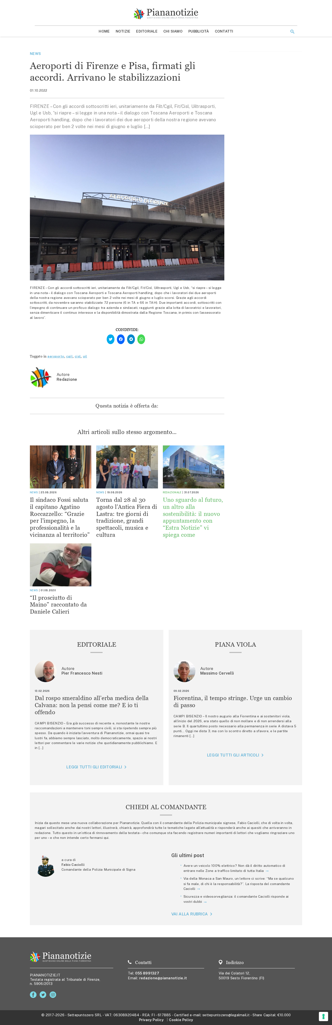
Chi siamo (173, 31)
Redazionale (172, 492)
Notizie (123, 31)
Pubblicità (198, 31)
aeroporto (55, 356)
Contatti (224, 31)
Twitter (44, 994)
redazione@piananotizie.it (163, 978)
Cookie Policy (181, 1020)
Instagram (54, 994)
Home (104, 31)
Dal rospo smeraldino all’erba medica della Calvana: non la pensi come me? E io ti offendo (92, 705)
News (35, 54)
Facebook (34, 994)
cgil (69, 356)
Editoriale (146, 31)
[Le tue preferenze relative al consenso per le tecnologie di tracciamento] (323, 1016)
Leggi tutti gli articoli (233, 755)
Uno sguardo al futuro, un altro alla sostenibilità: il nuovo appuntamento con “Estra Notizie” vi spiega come (193, 517)
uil (85, 356)
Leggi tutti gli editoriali (94, 767)
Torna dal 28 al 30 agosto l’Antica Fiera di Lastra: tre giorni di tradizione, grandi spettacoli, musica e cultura (126, 517)
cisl (78, 356)
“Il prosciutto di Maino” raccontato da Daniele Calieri (58, 604)
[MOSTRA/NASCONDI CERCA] (292, 32)
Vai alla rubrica (189, 914)
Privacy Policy (151, 1020)
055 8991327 (147, 973)
